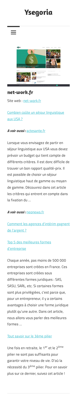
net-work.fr (32, 100)
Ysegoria (38, 12)
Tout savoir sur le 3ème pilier (29, 336)
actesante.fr (36, 130)
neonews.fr (35, 212)
